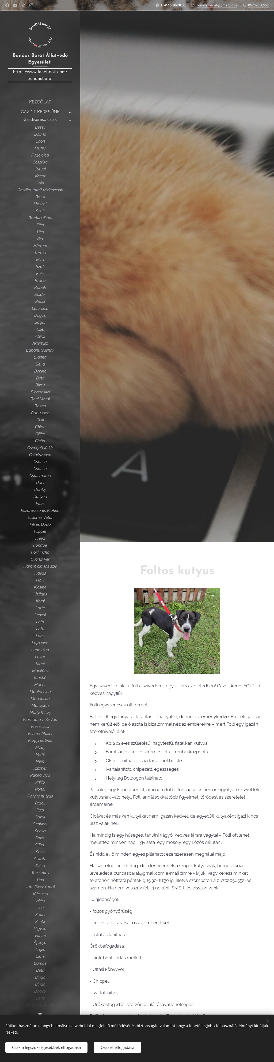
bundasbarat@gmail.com (217, 5)
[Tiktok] (23, 5)
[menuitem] (40, 102)
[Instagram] (31, 5)
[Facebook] (7, 5)
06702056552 (258, 5)
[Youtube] (15, 5)
